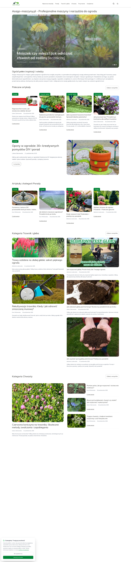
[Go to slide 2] (114, 64)
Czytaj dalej (16, 164)
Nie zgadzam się (18, 553)
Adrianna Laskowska (22, 62)
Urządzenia (90, 3)
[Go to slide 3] (116, 64)
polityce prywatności (24, 550)
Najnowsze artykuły (47, 3)
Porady (57, 3)
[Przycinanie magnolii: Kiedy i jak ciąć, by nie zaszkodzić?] (65, 41)
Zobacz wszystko (112, 88)
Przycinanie (81, 3)
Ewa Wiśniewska (16, 212)
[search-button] (113, 3)
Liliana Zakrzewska (17, 113)
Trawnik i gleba (65, 3)
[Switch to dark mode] (117, 3)
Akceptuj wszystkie (18, 557)
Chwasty (73, 3)
